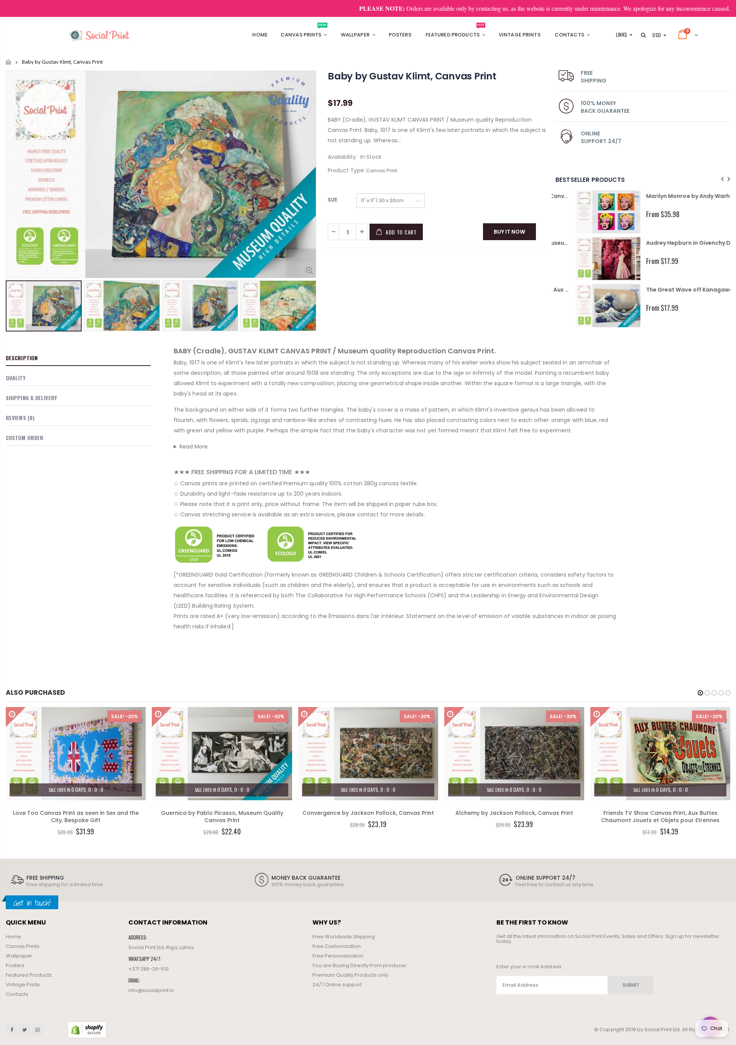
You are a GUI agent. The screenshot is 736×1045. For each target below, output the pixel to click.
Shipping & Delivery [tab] (31, 398)
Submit (631, 985)
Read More (193, 446)
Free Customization (336, 946)
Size (333, 199)
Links (622, 34)
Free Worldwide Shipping (343, 936)
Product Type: (346, 170)
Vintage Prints (23, 984)
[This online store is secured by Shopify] (87, 1029)
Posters (15, 965)
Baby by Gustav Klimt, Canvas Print (412, 76)
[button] (700, 692)
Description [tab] (22, 358)
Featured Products (29, 975)
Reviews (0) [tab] (20, 418)
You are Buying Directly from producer (359, 965)
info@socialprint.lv (151, 990)
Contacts (17, 994)
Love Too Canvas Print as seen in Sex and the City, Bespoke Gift (76, 816)
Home (9, 61)
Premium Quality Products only (350, 975)
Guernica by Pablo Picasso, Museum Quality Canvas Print (222, 816)
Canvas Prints (22, 946)
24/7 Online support (337, 984)
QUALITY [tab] (15, 378)
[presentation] (13, 303)
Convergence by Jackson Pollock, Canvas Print (368, 813)
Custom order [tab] (24, 437)
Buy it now (509, 232)
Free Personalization (337, 955)
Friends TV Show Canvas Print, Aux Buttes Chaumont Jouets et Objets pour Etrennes (660, 816)
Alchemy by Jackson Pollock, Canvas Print (514, 813)
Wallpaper (19, 955)
